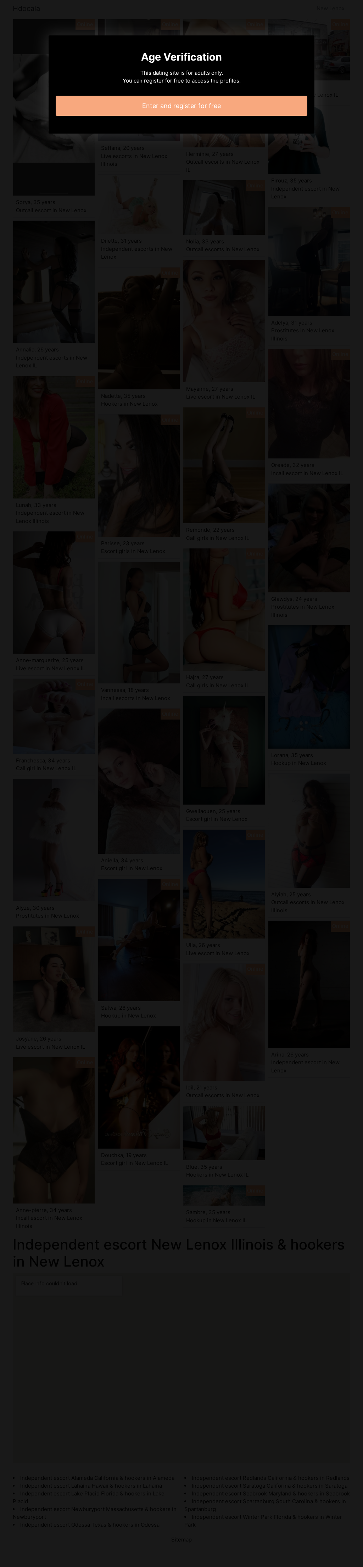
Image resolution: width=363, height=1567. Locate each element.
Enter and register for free (181, 105)
